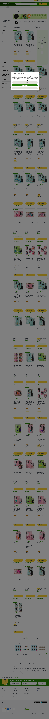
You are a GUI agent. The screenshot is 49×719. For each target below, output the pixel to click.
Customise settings (25, 82)
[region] (25, 81)
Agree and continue (25, 85)
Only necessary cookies (25, 88)
